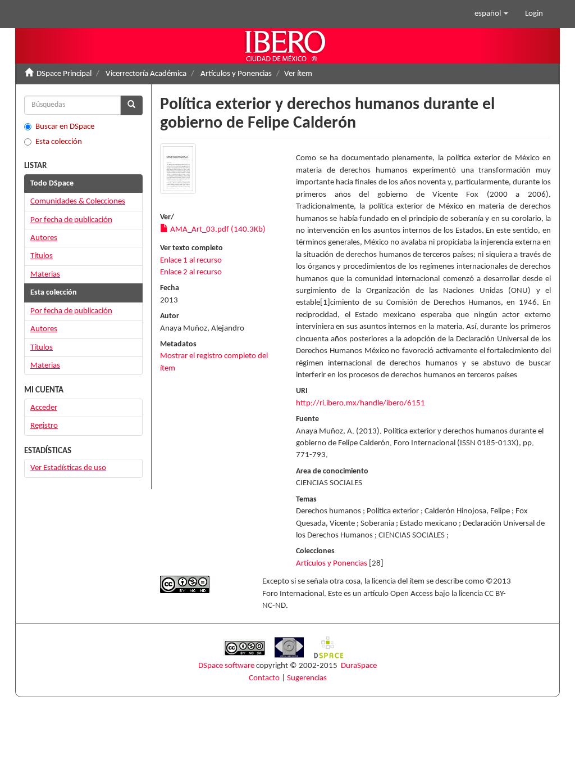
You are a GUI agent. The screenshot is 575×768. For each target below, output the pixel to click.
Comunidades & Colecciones (77, 201)
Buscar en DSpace (64, 127)
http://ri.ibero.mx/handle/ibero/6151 (360, 403)
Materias (45, 274)
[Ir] (131, 105)
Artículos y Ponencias (236, 74)
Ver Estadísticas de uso (68, 468)
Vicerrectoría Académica (146, 74)
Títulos (41, 256)
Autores (43, 238)
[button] (491, 14)
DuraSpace (359, 666)
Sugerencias (307, 678)
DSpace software (226, 666)
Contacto (264, 678)
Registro (44, 426)
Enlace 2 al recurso (191, 272)
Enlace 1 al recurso (191, 260)
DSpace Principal (64, 74)
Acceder (43, 408)
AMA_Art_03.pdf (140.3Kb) (217, 229)
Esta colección (58, 142)
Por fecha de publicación (71, 220)
